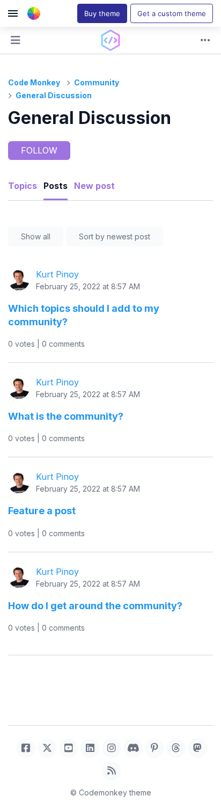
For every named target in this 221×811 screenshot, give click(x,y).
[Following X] (47, 748)
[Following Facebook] (25, 748)
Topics (22, 185)
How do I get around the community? (95, 605)
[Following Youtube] (68, 748)
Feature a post (42, 510)
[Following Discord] (133, 748)
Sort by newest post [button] (114, 236)
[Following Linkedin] (90, 748)
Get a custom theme (171, 13)
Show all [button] (35, 236)
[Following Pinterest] (154, 748)
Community (96, 82)
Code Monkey (34, 82)
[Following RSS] (111, 770)
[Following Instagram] (111, 748)
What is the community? (65, 416)
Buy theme (102, 13)
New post (94, 185)
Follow (39, 150)
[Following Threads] (176, 748)
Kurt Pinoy (57, 274)
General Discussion (54, 95)
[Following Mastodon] (197, 748)
